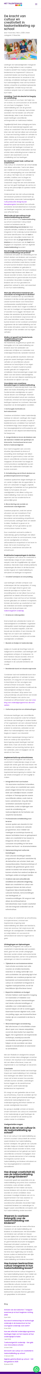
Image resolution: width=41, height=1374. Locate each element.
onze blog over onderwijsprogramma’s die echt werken (20, 702)
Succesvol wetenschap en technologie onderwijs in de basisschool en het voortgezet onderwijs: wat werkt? (19, 1323)
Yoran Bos (11, 33)
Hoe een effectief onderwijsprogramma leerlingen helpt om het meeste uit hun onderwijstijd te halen (19, 1334)
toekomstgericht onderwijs (14, 611)
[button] (36, 1369)
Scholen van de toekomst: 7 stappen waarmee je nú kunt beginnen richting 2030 (18, 1312)
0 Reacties (16, 35)
